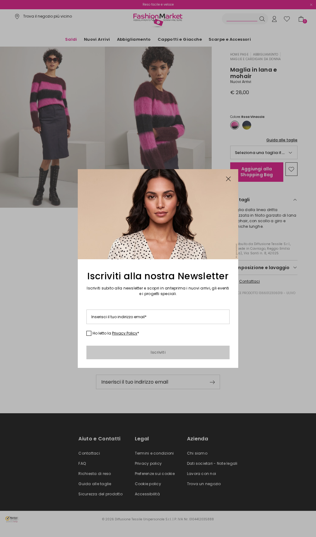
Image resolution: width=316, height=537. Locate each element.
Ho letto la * (116, 333)
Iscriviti (158, 352)
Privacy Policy (124, 333)
